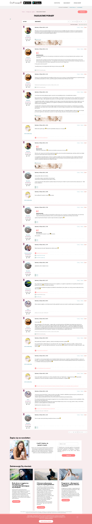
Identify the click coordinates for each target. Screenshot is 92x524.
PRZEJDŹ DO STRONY (46, 521)
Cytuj (78, 27)
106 (81, 21)
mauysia (28, 57)
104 (77, 21)
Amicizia (28, 35)
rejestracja (72, 7)
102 (72, 21)
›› (85, 21)
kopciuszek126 (28, 253)
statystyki (57, 3)
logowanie (79, 7)
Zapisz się (68, 455)
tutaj (63, 451)
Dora (28, 309)
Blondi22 (28, 181)
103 (75, 21)
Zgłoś (85, 27)
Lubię (82, 27)
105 (79, 21)
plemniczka (28, 288)
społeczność (77, 3)
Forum (23, 11)
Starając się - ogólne (30, 11)
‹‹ (68, 21)
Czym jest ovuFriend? (63, 7)
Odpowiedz (82, 11)
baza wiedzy (67, 3)
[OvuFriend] (15, 3)
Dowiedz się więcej (49, 518)
